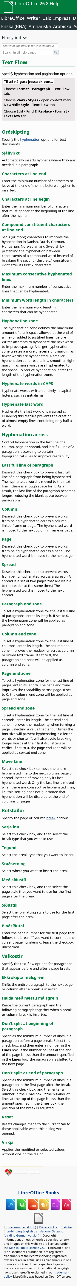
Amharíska (40, 26)
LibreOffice (13, 18)
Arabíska (62, 26)
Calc (46, 18)
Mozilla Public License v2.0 (27, 1248)
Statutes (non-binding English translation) (38, 1229)
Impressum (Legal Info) (20, 1227)
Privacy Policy (48, 1227)
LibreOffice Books (38, 1192)
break (51, 818)
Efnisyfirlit (11, 37)
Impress (62, 18)
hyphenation (30, 139)
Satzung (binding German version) (34, 1233)
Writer (33, 18)
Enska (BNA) (13, 26)
